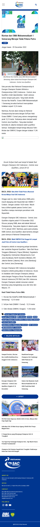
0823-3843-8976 (5, 496)
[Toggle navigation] (3, 4)
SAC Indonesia (33, 325)
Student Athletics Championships (12, 330)
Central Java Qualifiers (8, 322)
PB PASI (29, 317)
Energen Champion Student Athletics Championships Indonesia (20, 319)
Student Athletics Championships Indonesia (15, 325)
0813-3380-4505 (5, 491)
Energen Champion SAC (9, 317)
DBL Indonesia (22, 317)
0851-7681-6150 (5, 493)
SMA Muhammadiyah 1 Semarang (11, 327)
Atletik (35, 317)
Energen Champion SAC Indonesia (15, 314)
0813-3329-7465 (5, 495)
